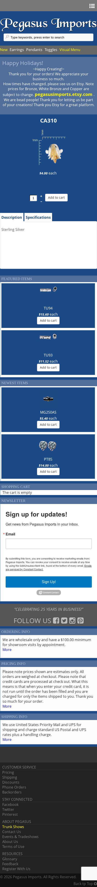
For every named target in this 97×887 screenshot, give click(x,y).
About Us (10, 841)
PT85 (48, 459)
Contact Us (11, 831)
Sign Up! (49, 582)
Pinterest (10, 814)
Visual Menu (70, 49)
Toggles (51, 49)
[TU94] (48, 295)
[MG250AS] (48, 399)
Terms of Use (13, 846)
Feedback (10, 863)
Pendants (34, 49)
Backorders (12, 792)
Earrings (17, 49)
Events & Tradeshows (20, 836)
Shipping (9, 777)
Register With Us (16, 868)
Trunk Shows (13, 826)
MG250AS (48, 412)
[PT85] (48, 446)
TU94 (48, 308)
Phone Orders (14, 787)
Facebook (10, 804)
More (7, 649)
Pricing (8, 772)
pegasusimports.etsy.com (64, 94)
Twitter (8, 809)
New (3, 49)
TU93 (48, 355)
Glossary (9, 858)
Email (10, 534)
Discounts (10, 782)
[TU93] (48, 342)
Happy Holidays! (22, 63)
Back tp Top (84, 883)
